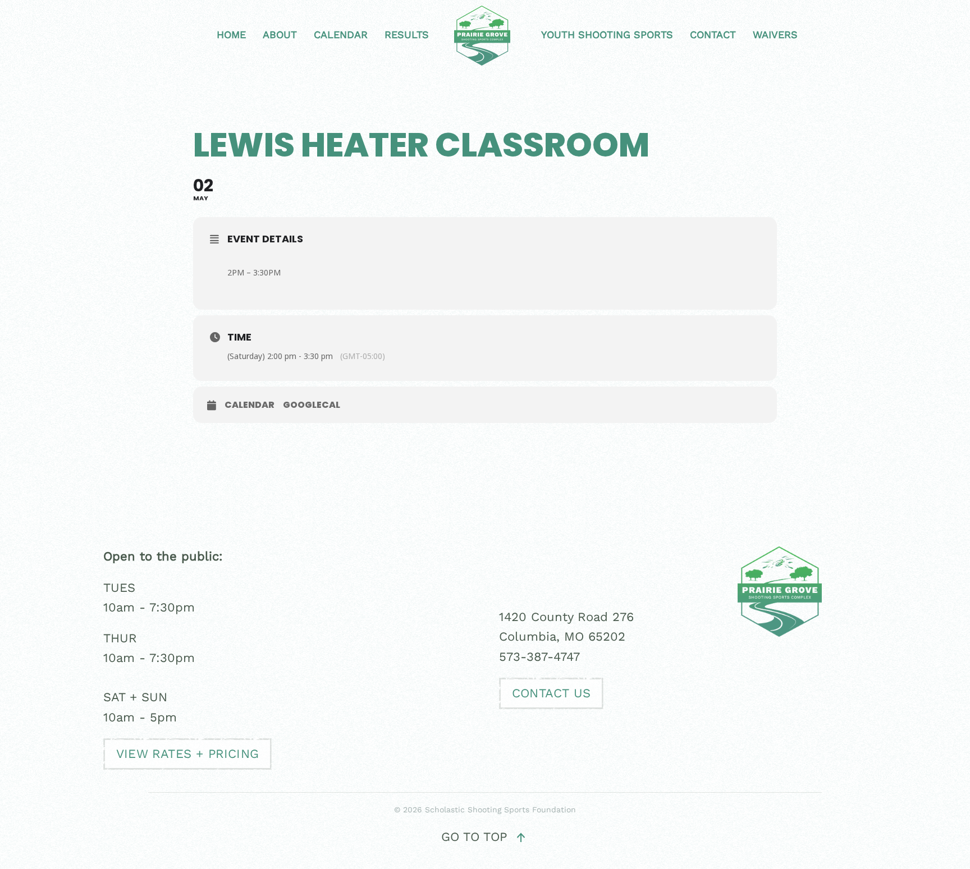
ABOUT (280, 34)
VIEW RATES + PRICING (187, 754)
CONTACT (713, 34)
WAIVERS (775, 34)
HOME (231, 34)
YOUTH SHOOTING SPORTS (607, 34)
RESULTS (407, 34)
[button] (521, 837)
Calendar (249, 405)
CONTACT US (551, 693)
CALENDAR (341, 34)
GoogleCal (311, 405)
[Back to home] (485, 36)
